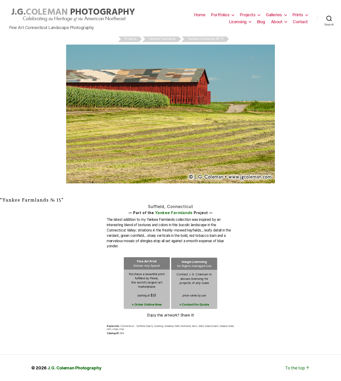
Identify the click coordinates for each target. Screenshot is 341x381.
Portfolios (220, 14)
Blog (261, 21)
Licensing (238, 21)
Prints (298, 14)
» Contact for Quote (194, 304)
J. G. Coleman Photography (74, 367)
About (277, 21)
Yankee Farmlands (174, 212)
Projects (247, 14)
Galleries (274, 14)
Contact (300, 21)
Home (199, 14)
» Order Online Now (147, 304)
